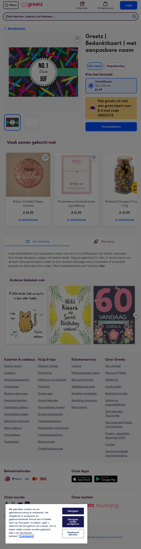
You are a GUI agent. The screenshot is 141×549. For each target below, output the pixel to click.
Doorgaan (73, 511)
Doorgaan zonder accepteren (73, 521)
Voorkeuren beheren (73, 533)
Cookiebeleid (26, 536)
